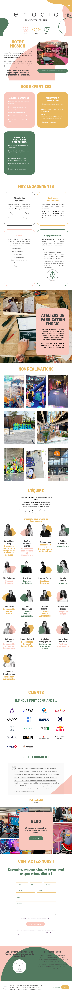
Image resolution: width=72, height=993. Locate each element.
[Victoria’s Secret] (60, 737)
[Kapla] (44, 719)
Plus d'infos (56, 987)
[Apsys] (28, 710)
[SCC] (12, 737)
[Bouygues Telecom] (44, 710)
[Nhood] (28, 728)
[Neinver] (12, 728)
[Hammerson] (28, 719)
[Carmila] (60, 710)
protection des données (35, 932)
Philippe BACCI (36, 800)
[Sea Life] (28, 737)
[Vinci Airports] (12, 746)
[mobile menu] (69, 4)
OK (65, 987)
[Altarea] (12, 710)
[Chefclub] (12, 719)
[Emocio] (10, 4)
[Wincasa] (28, 746)
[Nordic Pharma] (44, 728)
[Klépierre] (60, 719)
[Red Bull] (60, 728)
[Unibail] (44, 737)
